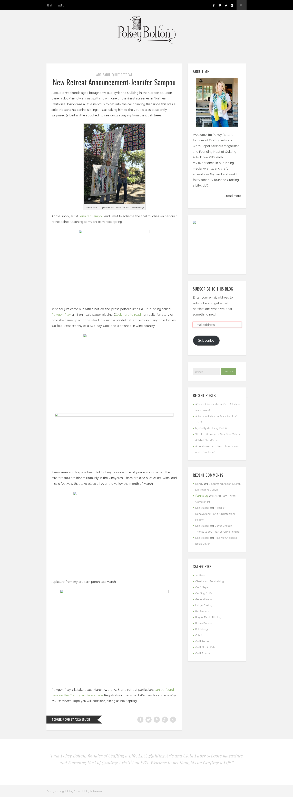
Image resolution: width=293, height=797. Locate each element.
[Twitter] (226, 5)
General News (203, 599)
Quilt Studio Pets (205, 647)
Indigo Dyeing (203, 605)
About (61, 5)
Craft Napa (202, 587)
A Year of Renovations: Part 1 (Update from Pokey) (215, 513)
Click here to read (128, 314)
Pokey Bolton (203, 623)
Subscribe (206, 340)
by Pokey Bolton (80, 719)
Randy (199, 483)
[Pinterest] (220, 5)
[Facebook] (214, 5)
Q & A (198, 635)
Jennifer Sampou (91, 216)
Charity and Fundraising (209, 581)
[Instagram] (232, 5)
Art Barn (103, 74)
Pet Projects (202, 611)
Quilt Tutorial (203, 653)
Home (49, 5)
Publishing (201, 629)
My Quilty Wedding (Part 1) (211, 428)
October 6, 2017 (61, 719)
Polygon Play (61, 314)
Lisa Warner (202, 507)
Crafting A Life (203, 593)
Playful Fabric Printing (208, 617)
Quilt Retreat (122, 74)
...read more (232, 196)
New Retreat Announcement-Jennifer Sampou (114, 82)
